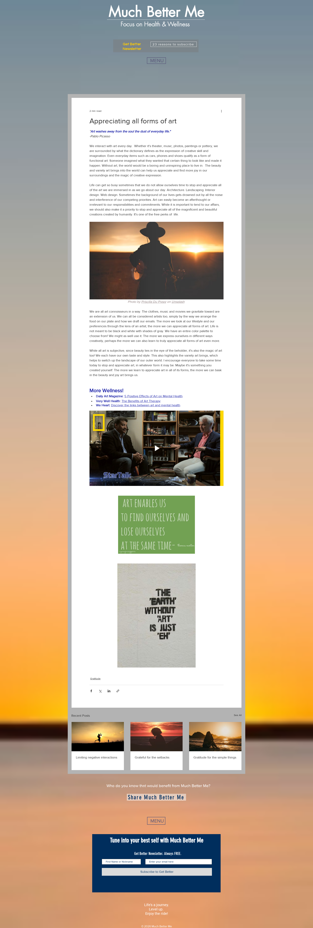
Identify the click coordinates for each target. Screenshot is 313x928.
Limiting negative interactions (96, 757)
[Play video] (156, 448)
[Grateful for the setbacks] (156, 736)
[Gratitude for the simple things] (215, 736)
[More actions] (221, 111)
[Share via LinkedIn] (109, 691)
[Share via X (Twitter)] (100, 691)
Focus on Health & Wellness (156, 24)
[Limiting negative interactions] (98, 736)
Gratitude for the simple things (214, 757)
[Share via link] (118, 691)
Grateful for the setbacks (152, 757)
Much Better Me (157, 12)
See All (238, 715)
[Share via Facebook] (91, 691)
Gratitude (95, 678)
